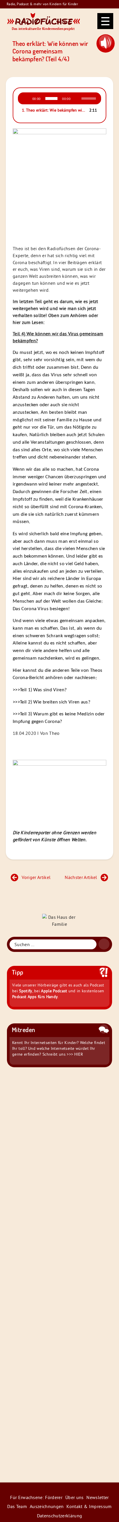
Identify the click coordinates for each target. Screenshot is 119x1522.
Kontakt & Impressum (88, 1506)
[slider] (89, 98)
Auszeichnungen (47, 1506)
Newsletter (97, 1497)
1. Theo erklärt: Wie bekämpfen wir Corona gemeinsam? (53, 110)
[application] (59, 98)
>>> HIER (75, 1054)
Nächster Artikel (81, 877)
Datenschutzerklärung (59, 1516)
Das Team (17, 1506)
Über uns (74, 1497)
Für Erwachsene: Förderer (36, 1497)
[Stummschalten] (77, 98)
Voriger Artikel (36, 877)
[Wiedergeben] (26, 98)
